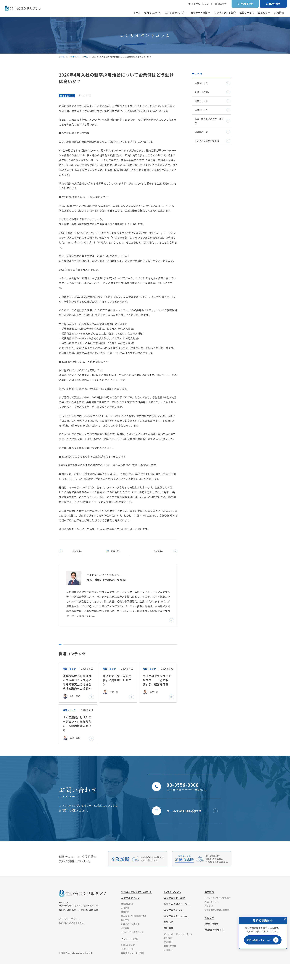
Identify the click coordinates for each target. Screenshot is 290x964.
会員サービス (247, 12)
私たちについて (152, 12)
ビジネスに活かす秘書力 (207, 140)
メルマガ (220, 3)
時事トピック (201, 83)
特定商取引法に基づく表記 (71, 922)
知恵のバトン (201, 131)
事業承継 (125, 911)
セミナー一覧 (127, 948)
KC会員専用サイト (214, 929)
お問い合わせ (273, 3)
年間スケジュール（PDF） (133, 952)
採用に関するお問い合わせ (217, 909)
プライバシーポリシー (69, 918)
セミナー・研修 (200, 12)
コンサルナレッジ (198, 3)
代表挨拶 (168, 942)
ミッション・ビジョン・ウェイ (178, 933)
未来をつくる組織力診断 (132, 932)
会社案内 (264, 12)
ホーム (136, 12)
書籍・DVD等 (170, 946)
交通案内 (168, 950)
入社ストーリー (212, 901)
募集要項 (209, 905)
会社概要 (168, 937)
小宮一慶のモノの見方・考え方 (209, 120)
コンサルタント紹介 (225, 12)
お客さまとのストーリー (177, 903)
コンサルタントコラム (78, 56)
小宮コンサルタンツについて (136, 891)
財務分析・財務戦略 (130, 924)
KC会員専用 (245, 3)
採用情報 (280, 12)
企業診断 (125, 928)
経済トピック (201, 109)
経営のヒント (201, 101)
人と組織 (125, 907)
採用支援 (125, 919)
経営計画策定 (127, 903)
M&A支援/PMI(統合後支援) (133, 915)
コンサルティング (176, 12)
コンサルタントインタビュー (218, 897)
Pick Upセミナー (129, 944)
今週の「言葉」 (202, 92)
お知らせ (168, 921)
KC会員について (172, 891)
